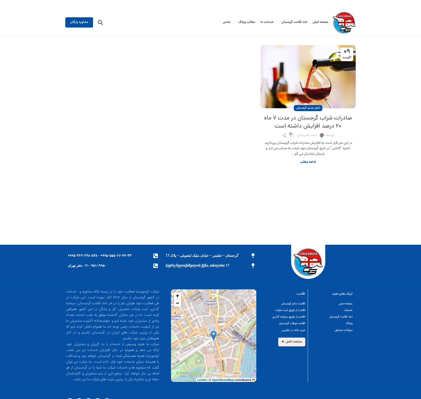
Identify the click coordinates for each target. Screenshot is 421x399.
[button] (213, 336)
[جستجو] (100, 22)
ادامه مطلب (308, 162)
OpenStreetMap (223, 380)
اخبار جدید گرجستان (308, 108)
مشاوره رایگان (79, 22)
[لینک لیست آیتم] (283, 304)
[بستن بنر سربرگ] (6, 5)
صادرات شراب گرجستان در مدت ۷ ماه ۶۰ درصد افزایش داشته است (308, 122)
